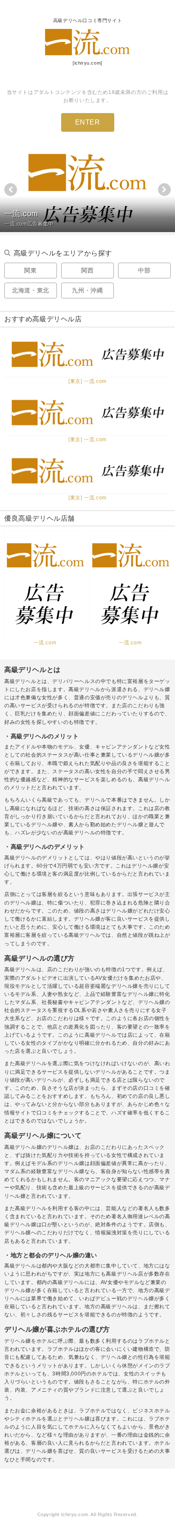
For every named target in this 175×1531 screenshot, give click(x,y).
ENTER (87, 122)
